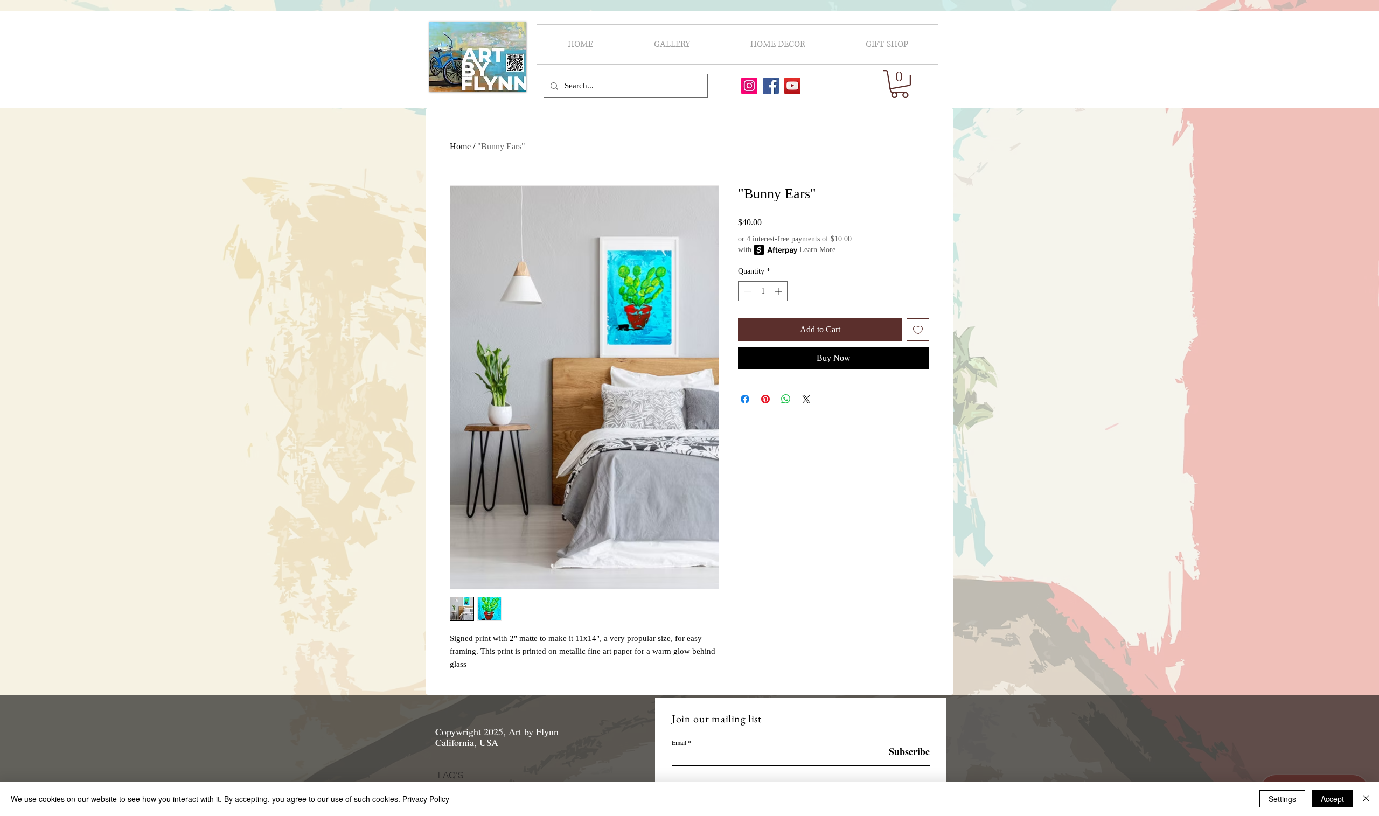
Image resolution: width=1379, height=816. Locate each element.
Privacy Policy (425, 798)
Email (679, 742)
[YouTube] (792, 86)
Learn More (817, 250)
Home (460, 146)
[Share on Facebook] (745, 399)
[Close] (1366, 798)
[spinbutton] (762, 291)
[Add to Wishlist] (918, 329)
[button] (899, 84)
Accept (1332, 798)
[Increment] (779, 291)
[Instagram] (749, 86)
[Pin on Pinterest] (765, 399)
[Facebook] (771, 86)
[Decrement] (746, 291)
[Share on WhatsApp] (785, 399)
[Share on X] (806, 399)
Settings (1282, 798)
